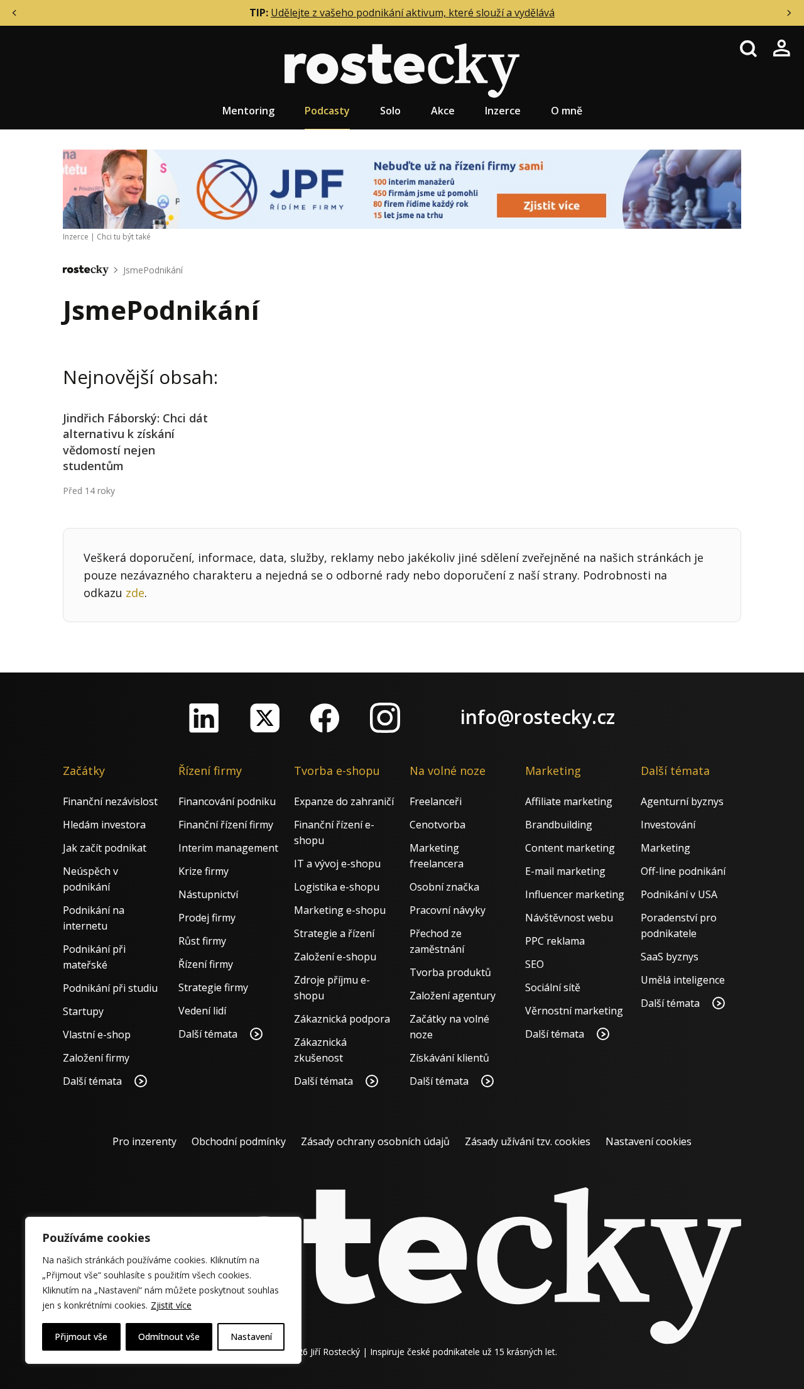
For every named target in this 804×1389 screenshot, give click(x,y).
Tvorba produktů (450, 972)
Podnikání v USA (679, 894)
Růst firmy (202, 941)
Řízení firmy (205, 964)
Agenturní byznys (682, 801)
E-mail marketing (565, 871)
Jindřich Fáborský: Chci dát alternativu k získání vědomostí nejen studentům (135, 441)
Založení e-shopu (335, 957)
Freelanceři (436, 801)
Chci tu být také (124, 236)
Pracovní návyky (448, 910)
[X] (264, 718)
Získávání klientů (449, 1058)
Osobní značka (444, 887)
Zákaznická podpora (342, 1019)
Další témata (93, 1081)
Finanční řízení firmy (225, 825)
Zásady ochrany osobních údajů (375, 1141)
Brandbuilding (558, 825)
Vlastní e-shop (97, 1034)
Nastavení (251, 1336)
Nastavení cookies (649, 1141)
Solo (390, 111)
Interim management (228, 848)
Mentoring (248, 111)
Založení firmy (96, 1058)
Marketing (665, 848)
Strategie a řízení (334, 933)
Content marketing (570, 848)
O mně (566, 111)
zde (135, 592)
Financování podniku (227, 801)
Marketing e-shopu (340, 910)
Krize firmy (203, 871)
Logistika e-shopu (336, 887)
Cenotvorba (437, 825)
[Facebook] (325, 718)
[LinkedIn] (204, 718)
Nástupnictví (208, 894)
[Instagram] (385, 718)
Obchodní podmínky (239, 1141)
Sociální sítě (552, 987)
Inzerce (503, 111)
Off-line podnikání (683, 871)
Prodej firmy (207, 918)
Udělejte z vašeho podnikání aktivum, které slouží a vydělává (413, 12)
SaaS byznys (669, 957)
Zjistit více (171, 1305)
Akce (443, 111)
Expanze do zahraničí (344, 801)
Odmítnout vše (169, 1336)
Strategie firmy (213, 987)
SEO (534, 964)
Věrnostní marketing (574, 1011)
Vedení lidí (202, 1011)
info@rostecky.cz (537, 717)
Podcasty (327, 111)
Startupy (83, 1011)
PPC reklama (555, 941)
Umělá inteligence (683, 980)
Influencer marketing (574, 894)
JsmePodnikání (153, 270)
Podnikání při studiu (110, 988)
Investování (668, 825)
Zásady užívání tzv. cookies (527, 1141)
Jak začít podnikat (104, 848)
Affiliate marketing (568, 801)
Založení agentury (453, 995)
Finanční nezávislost (110, 801)
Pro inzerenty (144, 1141)
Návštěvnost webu (569, 918)
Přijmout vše (81, 1336)
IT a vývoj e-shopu (337, 863)
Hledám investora (104, 825)
